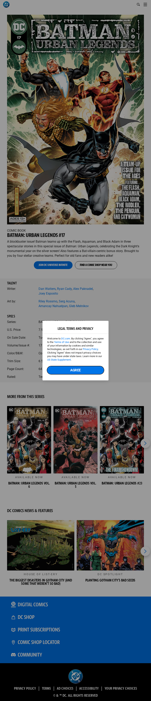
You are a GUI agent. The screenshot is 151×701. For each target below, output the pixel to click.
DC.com (65, 338)
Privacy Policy (90, 349)
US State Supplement (59, 359)
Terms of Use (61, 342)
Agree (75, 370)
